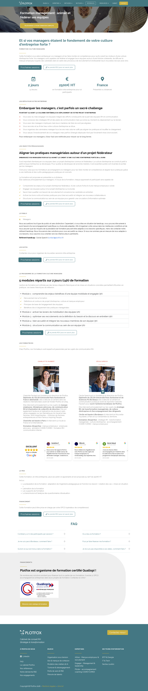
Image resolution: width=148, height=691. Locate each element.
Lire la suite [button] (70, 458)
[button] (127, 450)
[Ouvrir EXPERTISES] (60, 3)
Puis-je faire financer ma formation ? (96, 541)
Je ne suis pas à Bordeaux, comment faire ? (35, 541)
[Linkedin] (47, 392)
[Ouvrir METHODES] (71, 3)
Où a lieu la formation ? (91, 534)
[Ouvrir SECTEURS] (83, 3)
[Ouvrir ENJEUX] (48, 3)
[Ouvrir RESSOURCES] (108, 3)
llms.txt (60, 686)
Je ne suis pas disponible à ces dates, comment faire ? (104, 549)
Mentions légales (49, 686)
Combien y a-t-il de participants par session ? (35, 534)
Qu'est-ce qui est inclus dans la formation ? (35, 549)
